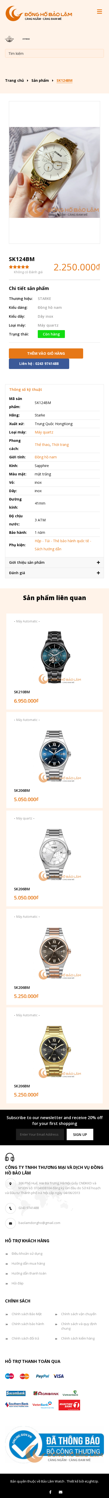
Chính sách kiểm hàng (78, 1338)
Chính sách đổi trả (25, 1338)
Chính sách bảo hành (28, 1324)
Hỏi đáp (18, 1283)
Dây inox (45, 316)
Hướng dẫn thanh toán (29, 1273)
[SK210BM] (54, 657)
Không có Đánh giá (28, 272)
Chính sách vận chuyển (78, 1314)
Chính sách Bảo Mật (27, 1314)
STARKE (44, 298)
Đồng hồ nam (50, 307)
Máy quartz (48, 325)
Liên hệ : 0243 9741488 (39, 363)
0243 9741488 (29, 1207)
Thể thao (42, 444)
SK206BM (22, 790)
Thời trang (60, 444)
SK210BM (22, 691)
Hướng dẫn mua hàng (28, 1263)
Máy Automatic (27, 621)
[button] (80, 1134)
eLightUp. (92, 1481)
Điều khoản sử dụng (27, 1253)
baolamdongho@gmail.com (39, 1222)
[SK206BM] (54, 756)
